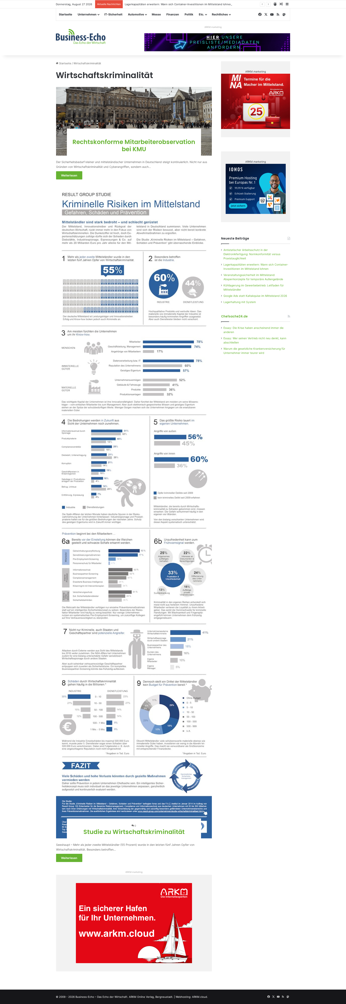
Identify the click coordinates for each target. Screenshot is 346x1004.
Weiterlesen (69, 175)
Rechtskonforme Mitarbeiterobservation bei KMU (133, 145)
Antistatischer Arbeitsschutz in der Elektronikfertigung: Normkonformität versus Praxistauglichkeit (251, 254)
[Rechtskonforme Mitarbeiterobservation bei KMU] (134, 121)
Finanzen (172, 14)
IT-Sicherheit (113, 14)
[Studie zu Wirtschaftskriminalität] (134, 512)
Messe (156, 14)
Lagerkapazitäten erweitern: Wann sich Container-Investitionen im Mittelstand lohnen (178, 4)
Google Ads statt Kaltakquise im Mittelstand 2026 (255, 295)
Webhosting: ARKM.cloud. (192, 996)
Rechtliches (220, 14)
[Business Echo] (81, 36)
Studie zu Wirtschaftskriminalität (134, 832)
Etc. (201, 14)
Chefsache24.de (234, 316)
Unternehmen (87, 14)
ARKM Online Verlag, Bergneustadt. (151, 996)
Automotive (136, 14)
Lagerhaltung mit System (239, 302)
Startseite (65, 14)
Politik (189, 14)
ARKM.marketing (213, 27)
